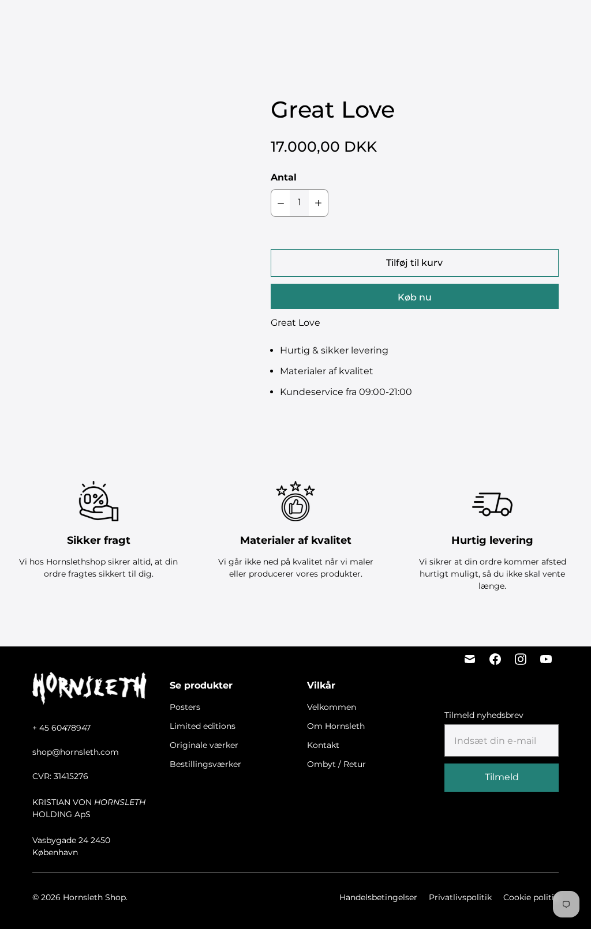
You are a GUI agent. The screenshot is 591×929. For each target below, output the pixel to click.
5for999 (189, 11)
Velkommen (331, 707)
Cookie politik (531, 897)
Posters (232, 11)
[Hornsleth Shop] (75, 24)
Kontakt (323, 745)
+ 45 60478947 (61, 728)
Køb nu (415, 297)
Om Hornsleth (336, 726)
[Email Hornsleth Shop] (469, 659)
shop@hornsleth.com (75, 752)
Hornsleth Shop (94, 897)
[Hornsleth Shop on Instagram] (520, 659)
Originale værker (372, 11)
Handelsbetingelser (378, 897)
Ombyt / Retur (336, 764)
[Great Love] (128, 192)
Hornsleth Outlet (334, 36)
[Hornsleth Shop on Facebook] (495, 659)
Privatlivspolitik (460, 897)
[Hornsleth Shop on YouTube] (546, 659)
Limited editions (292, 11)
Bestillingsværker (248, 36)
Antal (284, 177)
